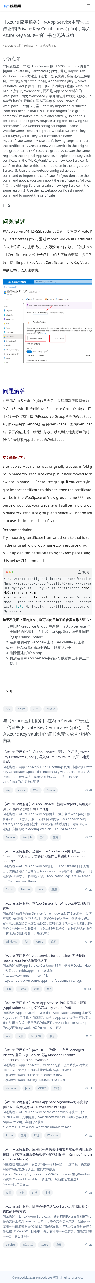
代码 (56, 1088)
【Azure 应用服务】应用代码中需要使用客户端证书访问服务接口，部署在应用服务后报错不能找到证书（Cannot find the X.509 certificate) (47, 1154)
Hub (8, 989)
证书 (35, 709)
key (8, 1036)
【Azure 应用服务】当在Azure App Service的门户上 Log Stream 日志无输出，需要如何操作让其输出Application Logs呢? (44, 856)
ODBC (42, 1088)
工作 (42, 837)
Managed (11, 1088)
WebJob (27, 837)
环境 (36, 1135)
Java (27, 1088)
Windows (11, 941)
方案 (36, 989)
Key (8, 709)
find (47, 1192)
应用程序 (36, 1036)
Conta (22, 989)
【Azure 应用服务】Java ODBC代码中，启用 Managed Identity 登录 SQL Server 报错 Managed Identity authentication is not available (43, 1055)
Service (10, 837)
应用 (55, 837)
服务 (52, 1036)
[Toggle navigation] (88, 5)
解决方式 (28, 1245)
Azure (21, 709)
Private (50, 709)
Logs (41, 889)
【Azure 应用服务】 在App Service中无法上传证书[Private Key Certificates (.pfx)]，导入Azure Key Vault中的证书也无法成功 (46, 757)
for (26, 941)
